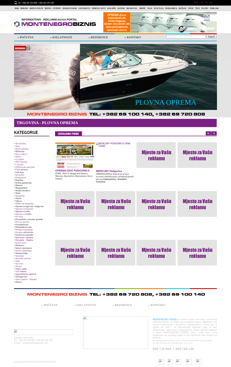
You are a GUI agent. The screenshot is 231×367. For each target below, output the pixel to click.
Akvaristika (20, 143)
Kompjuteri (20, 177)
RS (206, 3)
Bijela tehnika (21, 148)
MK (201, 3)
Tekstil (18, 266)
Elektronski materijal (25, 167)
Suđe (17, 261)
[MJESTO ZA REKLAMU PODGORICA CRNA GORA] (156, 155)
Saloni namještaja (23, 250)
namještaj (29, 203)
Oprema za (20, 214)
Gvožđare (19, 159)
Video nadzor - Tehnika (26, 279)
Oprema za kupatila (24, 209)
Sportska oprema (23, 258)
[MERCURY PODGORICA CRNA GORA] (75, 155)
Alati (17, 146)
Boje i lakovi (21, 154)
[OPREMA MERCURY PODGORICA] (160, 32)
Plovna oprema (22, 222)
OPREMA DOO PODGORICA (72, 170)
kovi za (21, 203)
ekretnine (28, 232)
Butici (18, 156)
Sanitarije (19, 256)
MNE (196, 3)
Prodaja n (19, 232)
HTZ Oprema (21, 161)
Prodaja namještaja (24, 229)
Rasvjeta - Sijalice (24, 240)
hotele (28, 214)
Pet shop (19, 216)
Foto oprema (21, 169)
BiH (210, 3)
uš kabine (21, 271)
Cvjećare (19, 164)
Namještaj (20, 195)
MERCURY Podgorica (109, 171)
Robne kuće (20, 243)
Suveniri (19, 263)
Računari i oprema (24, 237)
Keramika (19, 175)
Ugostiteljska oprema (25, 274)
